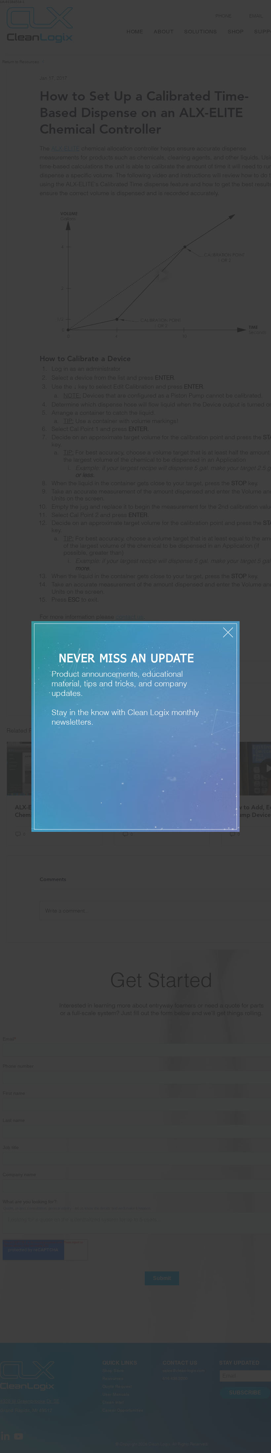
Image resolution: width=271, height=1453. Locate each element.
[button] (228, 632)
